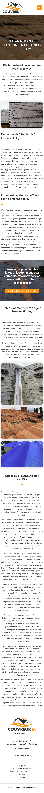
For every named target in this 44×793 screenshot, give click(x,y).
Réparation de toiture (22, 768)
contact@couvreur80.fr (22, 741)
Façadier (22, 774)
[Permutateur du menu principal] (39, 7)
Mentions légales (22, 748)
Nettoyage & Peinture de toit (22, 771)
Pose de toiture (22, 763)
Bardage (22, 777)
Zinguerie (22, 766)
